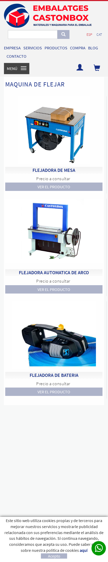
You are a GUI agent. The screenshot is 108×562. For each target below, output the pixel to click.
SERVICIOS (32, 47)
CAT (99, 34)
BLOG (93, 47)
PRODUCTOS (56, 47)
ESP (89, 34)
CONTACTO (16, 56)
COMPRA (77, 47)
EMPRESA (12, 47)
